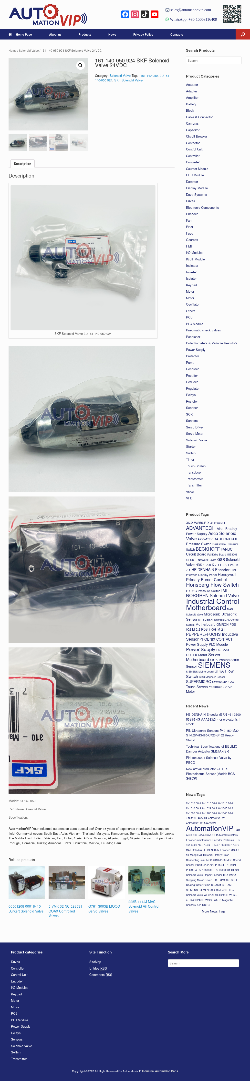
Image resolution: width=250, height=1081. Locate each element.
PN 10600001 (206, 870)
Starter (191, 446)
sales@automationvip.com (190, 10)
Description (22, 163)
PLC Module (194, 323)
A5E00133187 (216, 818)
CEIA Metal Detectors (225, 835)
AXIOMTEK (205, 539)
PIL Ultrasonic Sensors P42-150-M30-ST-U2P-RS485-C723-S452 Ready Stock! (213, 735)
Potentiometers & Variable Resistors (211, 343)
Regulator (192, 388)
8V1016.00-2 (225, 803)
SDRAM (226, 885)
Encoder (192, 213)
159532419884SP (196, 818)
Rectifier (192, 375)
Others (191, 310)
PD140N (231, 865)
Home (13, 50)
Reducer (192, 381)
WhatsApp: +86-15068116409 (193, 19)
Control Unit (194, 149)
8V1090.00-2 (193, 813)
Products (85, 34)
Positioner (193, 336)
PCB (189, 317)
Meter (190, 291)
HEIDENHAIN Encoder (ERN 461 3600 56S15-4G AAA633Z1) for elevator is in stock (213, 719)
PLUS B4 (191, 870)
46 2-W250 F (218, 523)
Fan (188, 220)
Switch (191, 453)
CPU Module (195, 175)
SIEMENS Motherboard (200, 671)
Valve (190, 491)
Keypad (191, 285)
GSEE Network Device (203, 560)
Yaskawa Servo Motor (209, 689)
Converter (193, 162)
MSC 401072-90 (216, 860)
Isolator (191, 278)
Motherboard (206, 624)
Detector (192, 181)
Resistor (192, 401)
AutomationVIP (210, 828)
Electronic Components (202, 207)
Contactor (193, 142)
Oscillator (192, 304)
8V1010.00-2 (193, 803)
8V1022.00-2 (209, 808)
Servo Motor (194, 433)
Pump (190, 362)
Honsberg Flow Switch (212, 584)
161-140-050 (149, 75)
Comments (100, 974)
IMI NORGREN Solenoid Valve (212, 593)
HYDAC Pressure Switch (203, 590)
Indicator (192, 265)
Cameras (192, 123)
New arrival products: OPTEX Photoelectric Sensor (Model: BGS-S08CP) (211, 773)
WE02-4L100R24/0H (216, 895)
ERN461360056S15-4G (225, 845)
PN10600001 (222, 870)
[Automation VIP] (48, 15)
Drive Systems (196, 194)
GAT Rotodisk (194, 850)
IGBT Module (195, 259)
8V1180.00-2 (209, 813)
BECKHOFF (208, 548)
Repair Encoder (213, 875)
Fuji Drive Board (216, 554)
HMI (189, 246)
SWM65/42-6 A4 (223, 682)
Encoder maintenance (198, 840)
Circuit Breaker (196, 136)
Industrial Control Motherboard (212, 604)
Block (190, 110)
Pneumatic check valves (203, 330)
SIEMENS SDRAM (210, 890)
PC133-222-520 (204, 865)
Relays (191, 394)
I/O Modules (194, 252)
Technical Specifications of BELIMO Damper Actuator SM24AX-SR (211, 749)
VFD (189, 498)
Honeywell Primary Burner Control (211, 576)
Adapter (191, 91)
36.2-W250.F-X (197, 522)
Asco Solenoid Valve (211, 536)
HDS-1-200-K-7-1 (207, 564)
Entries (98, 968)
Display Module (197, 188)
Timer (190, 459)
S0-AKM (216, 885)
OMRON (223, 624)
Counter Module (197, 168)
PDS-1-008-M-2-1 (213, 629)
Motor (190, 298)
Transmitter (194, 485)
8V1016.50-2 (193, 808)
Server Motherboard (203, 657)
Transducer (194, 472)
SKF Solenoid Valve (128, 80)
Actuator (192, 84)
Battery (191, 104)
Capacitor (192, 130)
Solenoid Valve (29, 50)
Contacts (176, 34)
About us (55, 34)
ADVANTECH (201, 527)
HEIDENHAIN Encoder (210, 569)
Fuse (189, 233)
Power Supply (196, 349)
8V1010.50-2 (209, 803)
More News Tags (214, 911)
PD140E (220, 865)
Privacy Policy (143, 34)
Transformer (194, 478)
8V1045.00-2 (225, 808)
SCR (189, 414)
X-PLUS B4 (203, 905)
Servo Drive (194, 427)
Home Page (24, 34)
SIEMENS (214, 664)
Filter (189, 226)
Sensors (192, 420)
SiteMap (95, 961)
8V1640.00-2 (225, 813)
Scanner (192, 407)
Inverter (191, 272)
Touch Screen (196, 466)
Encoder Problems (223, 840)
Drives (190, 200)
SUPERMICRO (198, 681)
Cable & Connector (199, 117)
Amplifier (192, 97)
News (112, 34)
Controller (192, 155)
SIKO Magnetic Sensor (212, 677)
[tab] (22, 163)
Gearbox (192, 239)
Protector (192, 356)
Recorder (192, 369)
